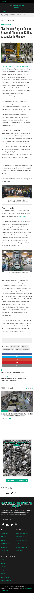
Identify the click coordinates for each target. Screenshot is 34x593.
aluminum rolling (15, 346)
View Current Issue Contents (17, 480)
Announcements (5, 543)
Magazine (3, 563)
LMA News (3, 540)
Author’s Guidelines (6, 581)
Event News (3, 536)
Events (17, 543)
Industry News (4, 533)
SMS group (26, 349)
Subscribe (3, 567)
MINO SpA (18, 349)
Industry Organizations (22, 533)
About (2, 560)
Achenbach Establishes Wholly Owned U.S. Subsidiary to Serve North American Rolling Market (17, 415)
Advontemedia (20, 586)
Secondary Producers (21, 540)
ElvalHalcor (29, 62)
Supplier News (5, 410)
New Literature (4, 550)
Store (2, 570)
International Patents (21, 547)
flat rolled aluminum (8, 349)
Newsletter (19, 550)
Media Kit (3, 574)
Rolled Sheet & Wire (6, 24)
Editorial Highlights (6, 577)
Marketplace (4, 547)
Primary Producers (21, 536)
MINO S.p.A (22, 216)
